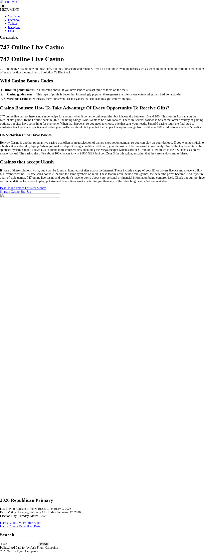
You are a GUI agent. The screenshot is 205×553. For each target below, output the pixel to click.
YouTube (14, 16)
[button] (9, 9)
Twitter (12, 23)
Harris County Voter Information (20, 522)
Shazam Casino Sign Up (15, 191)
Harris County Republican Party (20, 526)
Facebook (14, 20)
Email (11, 30)
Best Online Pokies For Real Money (23, 188)
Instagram (14, 27)
